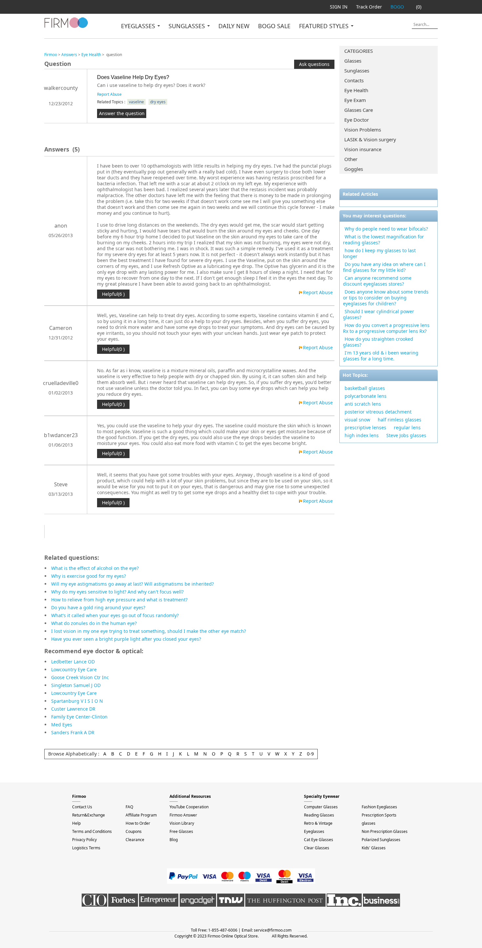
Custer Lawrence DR (73, 709)
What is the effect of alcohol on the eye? (95, 568)
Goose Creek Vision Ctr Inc (80, 677)
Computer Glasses (321, 807)
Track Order (369, 7)
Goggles (353, 169)
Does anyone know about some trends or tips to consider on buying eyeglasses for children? (386, 298)
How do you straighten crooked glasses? (378, 342)
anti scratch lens (363, 404)
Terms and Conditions (92, 831)
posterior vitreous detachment (378, 412)
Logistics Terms (86, 848)
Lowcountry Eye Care (74, 669)
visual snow (357, 419)
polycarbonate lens (366, 396)
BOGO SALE (274, 26)
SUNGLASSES (188, 26)
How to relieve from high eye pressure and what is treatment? (119, 599)
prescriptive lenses (365, 427)
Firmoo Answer (183, 815)
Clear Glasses (316, 848)
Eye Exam (355, 100)
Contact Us (82, 807)
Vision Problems (362, 129)
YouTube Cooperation (189, 807)
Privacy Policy (84, 839)
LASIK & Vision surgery (370, 139)
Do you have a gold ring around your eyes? (98, 607)
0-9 (310, 754)
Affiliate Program (141, 815)
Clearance (135, 839)
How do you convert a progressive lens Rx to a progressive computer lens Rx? (386, 328)
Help (76, 823)
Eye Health (356, 90)
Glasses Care (358, 110)
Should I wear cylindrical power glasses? (378, 314)
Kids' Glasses (374, 848)
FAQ (129, 807)
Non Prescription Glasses (385, 831)
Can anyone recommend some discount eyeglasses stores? (377, 281)
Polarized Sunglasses (381, 839)
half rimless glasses (399, 419)
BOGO (397, 7)
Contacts (354, 80)
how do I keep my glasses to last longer (379, 253)
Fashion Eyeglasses (379, 807)
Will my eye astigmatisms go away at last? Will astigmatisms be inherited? (132, 584)
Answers (69, 54)
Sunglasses (356, 70)
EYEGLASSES (139, 26)
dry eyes (158, 102)
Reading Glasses (319, 815)
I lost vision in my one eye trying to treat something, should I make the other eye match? (148, 631)
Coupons (134, 831)
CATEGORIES (358, 51)
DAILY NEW (234, 26)
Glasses (352, 60)
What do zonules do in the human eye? (94, 623)
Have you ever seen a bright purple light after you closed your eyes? (126, 639)
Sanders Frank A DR (72, 732)
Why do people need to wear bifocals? (386, 229)
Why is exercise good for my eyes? (88, 576)
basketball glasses (365, 388)
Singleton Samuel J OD (76, 685)
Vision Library (182, 823)
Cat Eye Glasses (318, 839)
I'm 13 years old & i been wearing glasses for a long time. (380, 356)
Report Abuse (109, 94)
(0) (418, 7)
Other (350, 159)
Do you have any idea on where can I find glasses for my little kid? (384, 267)
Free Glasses (181, 831)
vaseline (136, 102)
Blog (174, 839)
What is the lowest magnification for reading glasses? (383, 239)
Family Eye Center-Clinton (79, 717)
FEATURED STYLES (324, 26)
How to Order (138, 823)
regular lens (407, 427)
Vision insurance (362, 149)
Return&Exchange (88, 815)
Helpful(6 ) (113, 294)
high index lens (362, 435)
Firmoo (50, 54)
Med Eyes (61, 724)
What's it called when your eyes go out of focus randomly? (115, 615)
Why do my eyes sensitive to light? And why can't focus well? (117, 592)
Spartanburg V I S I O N (77, 701)
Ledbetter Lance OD (73, 661)
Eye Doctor (356, 119)
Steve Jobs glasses (406, 435)
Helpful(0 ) (113, 349)
